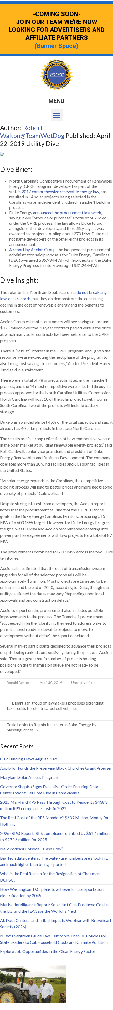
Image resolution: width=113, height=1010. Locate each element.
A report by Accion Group (32, 249)
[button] (57, 115)
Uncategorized (83, 682)
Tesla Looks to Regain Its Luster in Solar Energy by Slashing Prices (51, 727)
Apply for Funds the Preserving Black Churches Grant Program (56, 767)
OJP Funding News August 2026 (29, 758)
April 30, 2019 (51, 682)
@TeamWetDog (43, 135)
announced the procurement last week (67, 212)
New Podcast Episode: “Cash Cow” (31, 848)
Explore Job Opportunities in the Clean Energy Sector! (48, 951)
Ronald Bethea (19, 682)
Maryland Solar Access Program (29, 777)
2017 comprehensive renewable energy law (60, 191)
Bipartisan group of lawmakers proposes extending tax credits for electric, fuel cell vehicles (55, 705)
